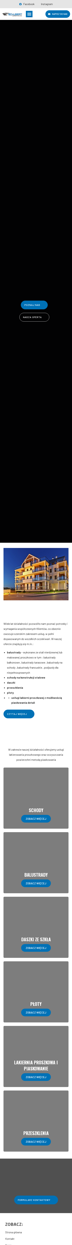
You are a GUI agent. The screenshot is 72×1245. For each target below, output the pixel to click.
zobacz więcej (36, 818)
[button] (29, 14)
